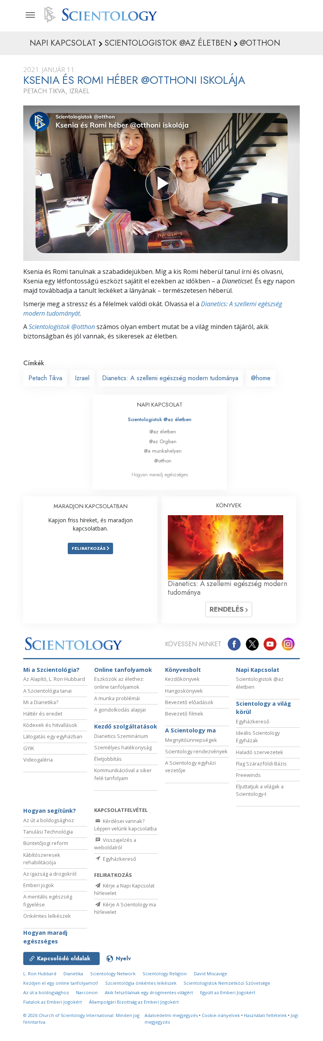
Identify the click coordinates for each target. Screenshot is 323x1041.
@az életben (162, 431)
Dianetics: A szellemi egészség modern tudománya (170, 378)
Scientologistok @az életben (159, 419)
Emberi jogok (38, 885)
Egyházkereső (252, 721)
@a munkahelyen (163, 451)
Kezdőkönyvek (182, 678)
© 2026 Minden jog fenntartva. (81, 1018)
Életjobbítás (108, 758)
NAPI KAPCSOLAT (159, 405)
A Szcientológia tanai (47, 690)
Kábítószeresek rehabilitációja (41, 858)
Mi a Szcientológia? (51, 669)
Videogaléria (38, 759)
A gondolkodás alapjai (120, 709)
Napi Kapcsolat (257, 669)
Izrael (82, 378)
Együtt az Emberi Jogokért (227, 992)
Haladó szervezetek (259, 752)
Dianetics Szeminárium (121, 736)
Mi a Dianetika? (40, 702)
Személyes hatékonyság (123, 747)
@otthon (162, 460)
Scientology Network (113, 973)
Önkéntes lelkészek (47, 915)
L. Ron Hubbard (39, 973)
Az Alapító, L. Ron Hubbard (54, 678)
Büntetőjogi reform (45, 843)
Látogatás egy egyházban (52, 736)
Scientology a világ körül (263, 708)
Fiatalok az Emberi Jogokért (52, 1002)
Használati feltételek (265, 1015)
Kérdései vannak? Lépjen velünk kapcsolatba (125, 824)
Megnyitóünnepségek (191, 739)
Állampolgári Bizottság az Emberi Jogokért (134, 1002)
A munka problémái (117, 698)
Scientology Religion (165, 973)
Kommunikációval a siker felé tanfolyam (123, 774)
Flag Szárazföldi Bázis (261, 763)
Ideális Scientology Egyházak (258, 736)
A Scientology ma (190, 730)
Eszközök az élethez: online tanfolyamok (119, 682)
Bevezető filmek (184, 713)
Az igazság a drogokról (49, 873)
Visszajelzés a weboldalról (115, 843)
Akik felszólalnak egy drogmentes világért (149, 992)
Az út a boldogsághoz (48, 820)
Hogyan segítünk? (49, 810)
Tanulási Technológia (48, 831)
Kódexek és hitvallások (50, 725)
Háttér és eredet (42, 713)
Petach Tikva (45, 378)
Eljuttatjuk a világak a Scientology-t (260, 790)
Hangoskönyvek (184, 690)
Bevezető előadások (189, 702)
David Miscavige (210, 973)
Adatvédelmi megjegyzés (171, 1015)
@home (261, 378)
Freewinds (248, 774)
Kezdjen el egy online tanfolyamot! (60, 983)
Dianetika (73, 973)
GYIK (28, 748)
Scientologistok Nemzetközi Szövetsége (227, 983)
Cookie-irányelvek (221, 1015)
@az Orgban (162, 441)
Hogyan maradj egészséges (160, 474)
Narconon (87, 992)
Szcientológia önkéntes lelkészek (140, 983)
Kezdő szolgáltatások (125, 726)
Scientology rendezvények (196, 751)
